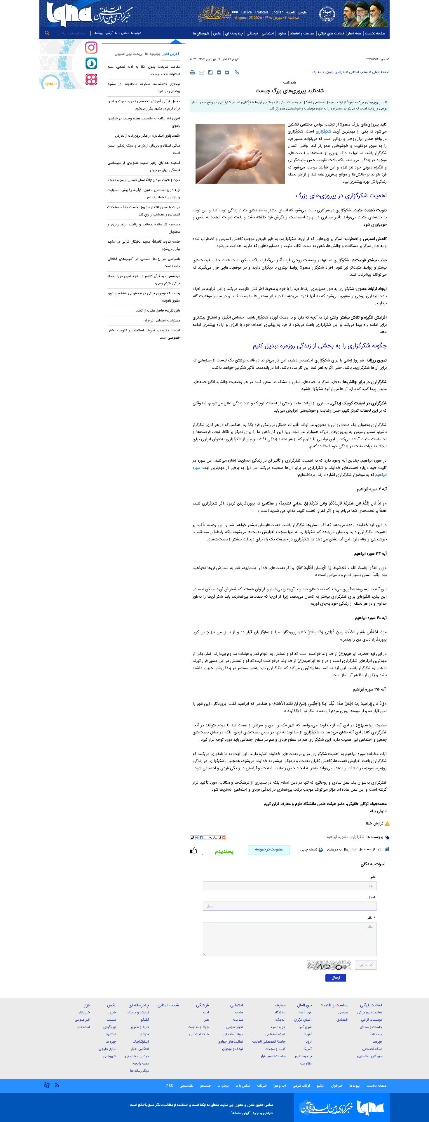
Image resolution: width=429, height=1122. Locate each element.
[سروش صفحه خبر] (68, 63)
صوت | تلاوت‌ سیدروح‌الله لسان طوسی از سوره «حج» (144, 180)
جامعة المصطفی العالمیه (268, 1042)
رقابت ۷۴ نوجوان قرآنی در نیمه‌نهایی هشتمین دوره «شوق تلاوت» (143, 297)
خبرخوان (337, 1086)
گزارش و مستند (138, 1012)
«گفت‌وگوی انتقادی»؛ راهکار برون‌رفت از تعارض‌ (147, 136)
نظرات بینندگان (373, 864)
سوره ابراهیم (336, 837)
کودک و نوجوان (232, 1049)
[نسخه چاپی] (192, 72)
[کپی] (237, 72)
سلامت (238, 1020)
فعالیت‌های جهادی (230, 1042)
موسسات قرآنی (371, 1020)
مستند (111, 1020)
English (277, 11)
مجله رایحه (141, 1064)
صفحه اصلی (381, 72)
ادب (206, 1012)
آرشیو (109, 33)
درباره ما (136, 33)
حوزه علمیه (278, 1027)
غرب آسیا (305, 1012)
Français (261, 11)
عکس (217, 33)
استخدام (83, 1027)
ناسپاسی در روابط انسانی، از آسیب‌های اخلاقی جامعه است (143, 262)
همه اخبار (354, 33)
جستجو (205, 1086)
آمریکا (308, 1049)
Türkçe (246, 11)
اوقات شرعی (301, 1086)
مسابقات (376, 1034)
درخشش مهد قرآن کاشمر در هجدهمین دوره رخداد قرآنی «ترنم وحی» (143, 279)
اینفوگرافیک (141, 1042)
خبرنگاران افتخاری (369, 1056)
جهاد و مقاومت (198, 1027)
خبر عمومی (82, 1020)
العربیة (290, 12)
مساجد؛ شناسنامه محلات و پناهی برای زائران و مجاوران (143, 228)
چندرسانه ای (234, 33)
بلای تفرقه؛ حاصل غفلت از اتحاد (158, 311)
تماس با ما (122, 33)
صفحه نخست (375, 33)
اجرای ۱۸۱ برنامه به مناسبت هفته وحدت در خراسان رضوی (143, 122)
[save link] (210, 72)
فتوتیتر (144, 1034)
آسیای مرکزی (303, 1020)
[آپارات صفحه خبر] (68, 80)
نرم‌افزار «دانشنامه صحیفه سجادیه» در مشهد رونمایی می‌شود (143, 87)
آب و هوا (279, 1086)
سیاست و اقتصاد (302, 33)
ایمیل (371, 897)
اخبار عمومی (234, 1027)
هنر (206, 1020)
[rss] (57, 1085)
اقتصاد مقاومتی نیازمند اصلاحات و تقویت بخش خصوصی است (143, 334)
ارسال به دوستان (338, 850)
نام (373, 877)
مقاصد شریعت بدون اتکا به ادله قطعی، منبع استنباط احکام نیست (143, 70)
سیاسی (343, 1012)
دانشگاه (280, 1012)
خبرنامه (262, 1086)
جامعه (239, 1012)
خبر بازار (84, 1012)
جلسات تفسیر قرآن (272, 1056)
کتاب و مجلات (275, 1049)
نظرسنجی (186, 1086)
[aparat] (47, 1087)
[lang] (234, 13)
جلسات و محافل (371, 1027)
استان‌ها (110, 1034)
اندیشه (280, 1020)
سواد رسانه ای (233, 1034)
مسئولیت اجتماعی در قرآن (162, 320)
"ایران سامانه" (240, 1113)
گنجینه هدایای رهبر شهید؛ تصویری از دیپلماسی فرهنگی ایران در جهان (143, 166)
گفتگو (145, 1020)
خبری (112, 1012)
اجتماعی (268, 33)
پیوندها (98, 33)
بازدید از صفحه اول (371, 849)
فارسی (302, 12)
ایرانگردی (109, 1027)
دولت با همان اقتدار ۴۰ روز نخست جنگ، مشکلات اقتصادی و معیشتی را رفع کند (143, 211)
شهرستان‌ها (201, 33)
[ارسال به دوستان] (201, 72)
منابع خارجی (107, 1049)
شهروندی (109, 1056)
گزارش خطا (374, 824)
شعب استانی (358, 72)
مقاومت (306, 1064)
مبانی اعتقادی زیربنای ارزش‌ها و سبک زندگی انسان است (143, 149)
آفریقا (308, 1034)
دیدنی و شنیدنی (137, 1056)
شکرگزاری (357, 837)
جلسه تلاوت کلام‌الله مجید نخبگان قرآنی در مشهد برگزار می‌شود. (143, 245)
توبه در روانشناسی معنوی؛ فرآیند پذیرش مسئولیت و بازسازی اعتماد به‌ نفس (143, 193)
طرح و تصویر (140, 1027)
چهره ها (111, 1042)
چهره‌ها (377, 1042)
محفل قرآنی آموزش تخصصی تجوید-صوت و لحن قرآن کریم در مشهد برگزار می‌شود (143, 105)
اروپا (309, 1042)
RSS (169, 1086)
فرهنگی (252, 33)
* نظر (371, 918)
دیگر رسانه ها (139, 1071)
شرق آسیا (305, 1027)
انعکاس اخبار (140, 1049)
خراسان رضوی (335, 72)
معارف (282, 33)
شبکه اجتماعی (372, 1049)
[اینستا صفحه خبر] (68, 46)
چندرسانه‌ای (303, 1056)
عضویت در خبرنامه (268, 849)
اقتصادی (342, 1020)
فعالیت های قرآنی (331, 33)
